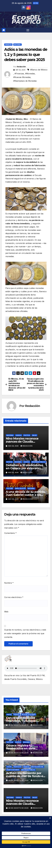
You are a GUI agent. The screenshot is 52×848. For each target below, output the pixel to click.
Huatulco (17, 766)
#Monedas (30, 73)
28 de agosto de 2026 (18, 725)
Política (27, 435)
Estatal (9, 462)
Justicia (10, 742)
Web (6, 611)
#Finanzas (19, 73)
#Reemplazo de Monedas (25, 81)
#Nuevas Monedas (22, 77)
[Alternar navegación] (27, 30)
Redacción (21, 67)
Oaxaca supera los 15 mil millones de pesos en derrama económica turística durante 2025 (35, 384)
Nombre (9, 583)
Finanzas (8, 44)
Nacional (17, 44)
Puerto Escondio (13, 770)
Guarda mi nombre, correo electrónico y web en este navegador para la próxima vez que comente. (25, 633)
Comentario (10, 533)
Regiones (26, 742)
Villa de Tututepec (29, 714)
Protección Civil (37, 766)
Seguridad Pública (38, 462)
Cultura (10, 488)
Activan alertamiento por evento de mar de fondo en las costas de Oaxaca (25, 776)
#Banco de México (38, 69)
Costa (9, 714)
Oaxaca (18, 435)
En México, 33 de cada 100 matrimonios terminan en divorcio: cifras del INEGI (16, 384)
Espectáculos (20, 488)
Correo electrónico (13, 597)
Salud (34, 435)
